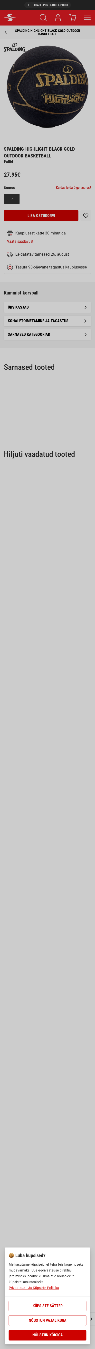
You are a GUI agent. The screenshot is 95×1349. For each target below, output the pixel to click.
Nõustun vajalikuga (47, 1320)
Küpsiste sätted (48, 1306)
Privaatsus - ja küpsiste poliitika (34, 1288)
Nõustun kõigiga (47, 1335)
